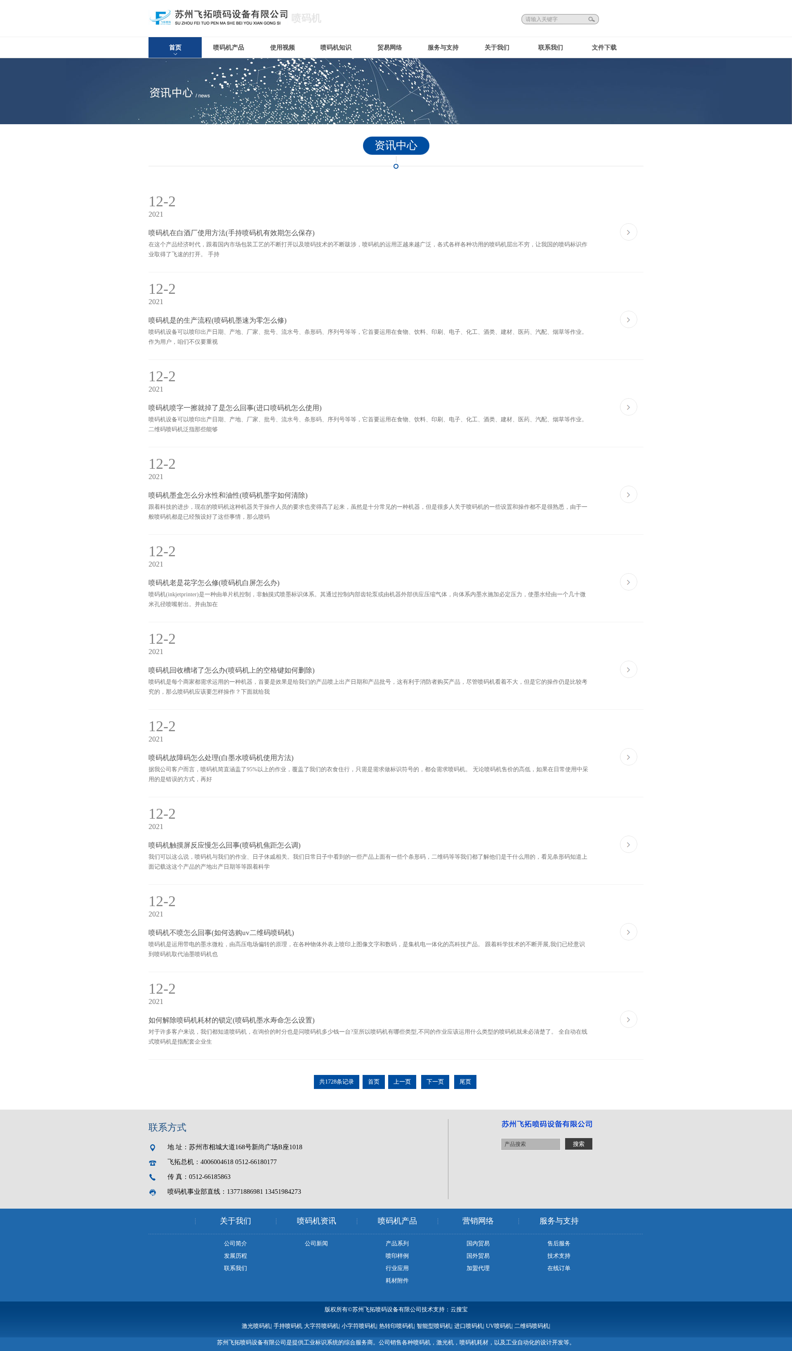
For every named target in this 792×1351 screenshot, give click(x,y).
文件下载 (604, 47)
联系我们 (550, 47)
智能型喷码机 (434, 1326)
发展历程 (235, 1256)
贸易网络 (389, 47)
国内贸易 (478, 1243)
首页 (175, 47)
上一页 (402, 1082)
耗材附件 (397, 1281)
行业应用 (397, 1268)
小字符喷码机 (359, 1326)
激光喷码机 (256, 1326)
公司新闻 (316, 1243)
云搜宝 (459, 1309)
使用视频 (282, 47)
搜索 (592, 19)
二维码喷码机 (531, 1326)
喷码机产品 (228, 47)
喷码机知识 (336, 47)
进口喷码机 (468, 1326)
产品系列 (397, 1243)
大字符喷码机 (321, 1326)
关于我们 (497, 47)
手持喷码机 (287, 1326)
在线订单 (558, 1268)
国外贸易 (478, 1256)
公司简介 (235, 1243)
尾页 (465, 1082)
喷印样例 (397, 1256)
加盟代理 (478, 1268)
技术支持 (558, 1256)
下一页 (435, 1082)
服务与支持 (443, 47)
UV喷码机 (499, 1326)
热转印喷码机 (396, 1326)
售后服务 (558, 1243)
